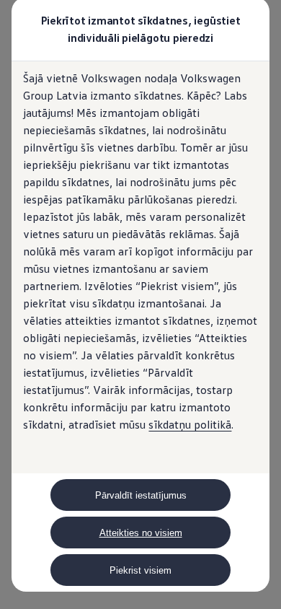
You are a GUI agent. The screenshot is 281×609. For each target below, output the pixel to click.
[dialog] (140, 304)
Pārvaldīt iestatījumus (141, 495)
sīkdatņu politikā (189, 424)
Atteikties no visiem (140, 532)
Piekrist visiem (140, 570)
